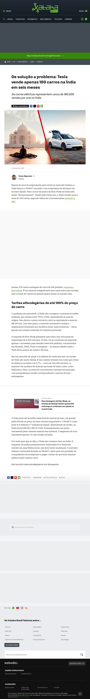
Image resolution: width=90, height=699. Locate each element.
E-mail (41, 106)
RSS (26, 607)
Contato (56, 687)
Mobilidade (37, 477)
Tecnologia (20, 19)
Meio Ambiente (46, 19)
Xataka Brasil (45, 8)
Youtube (17, 607)
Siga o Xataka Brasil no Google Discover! (43, 55)
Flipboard (38, 106)
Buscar (82, 655)
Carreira (68, 19)
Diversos (8, 631)
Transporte (37, 635)
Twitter (34, 106)
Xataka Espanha (10, 674)
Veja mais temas (12, 645)
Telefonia (58, 19)
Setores (36, 631)
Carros (63, 635)
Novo (81, 11)
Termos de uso (43, 687)
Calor (32, 62)
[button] (26, 176)
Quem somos (9, 687)
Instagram (82, 19)
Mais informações (24, 697)
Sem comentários (21, 106)
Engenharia (65, 627)
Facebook (31, 106)
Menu (8, 11)
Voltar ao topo (75, 663)
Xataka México (26, 674)
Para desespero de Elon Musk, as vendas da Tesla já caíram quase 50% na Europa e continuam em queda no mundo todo (57, 405)
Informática (32, 19)
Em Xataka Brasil (46, 398)
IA (14, 62)
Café (8, 62)
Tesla (63, 477)
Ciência (10, 19)
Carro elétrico (22, 62)
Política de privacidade (25, 688)
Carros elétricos (51, 477)
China (7, 635)
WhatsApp (86, 19)
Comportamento (39, 639)
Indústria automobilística (14, 639)
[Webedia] (11, 662)
